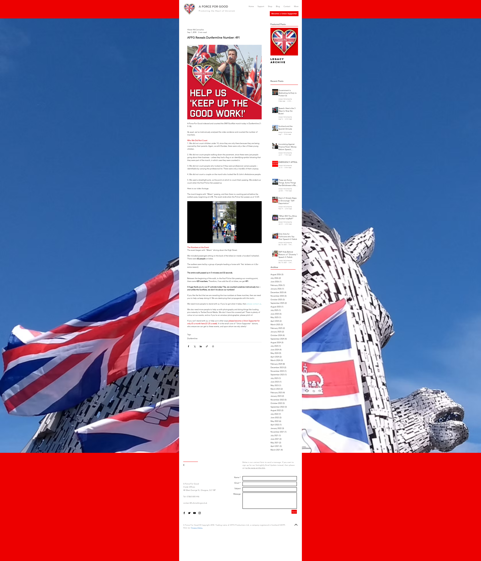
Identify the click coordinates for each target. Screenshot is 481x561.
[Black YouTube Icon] (194, 513)
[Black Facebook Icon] (184, 513)
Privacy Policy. (197, 528)
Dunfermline (192, 338)
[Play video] (224, 222)
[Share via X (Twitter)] (194, 346)
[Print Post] (213, 346)
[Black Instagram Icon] (199, 513)
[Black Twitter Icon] (189, 513)
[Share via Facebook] (188, 346)
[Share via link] (207, 346)
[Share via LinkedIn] (201, 346)
